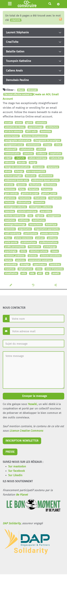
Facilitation (35, 184)
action (19, 122)
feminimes (10, 189)
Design (33, 162)
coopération (55, 154)
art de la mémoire (13, 131)
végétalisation (25, 269)
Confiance (41, 154)
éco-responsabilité (36, 171)
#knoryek (32, 90)
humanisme (24, 198)
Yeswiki (32, 404)
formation (33, 189)
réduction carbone (38, 251)
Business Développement (35, 136)
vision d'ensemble (54, 269)
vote (32, 273)
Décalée (22, 162)
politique (52, 238)
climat (58, 145)
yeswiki (55, 273)
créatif (8, 158)
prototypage (50, 246)
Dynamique (53, 167)
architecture (52, 127)
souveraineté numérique (40, 260)
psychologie (10, 251)
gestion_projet (49, 193)
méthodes (23, 220)
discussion (38, 167)
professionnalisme (48, 242)
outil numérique (12, 233)
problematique (28, 242)
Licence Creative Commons (26, 430)
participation (30, 233)
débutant (9, 162)
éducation (30, 176)
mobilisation (39, 220)
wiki (40, 273)
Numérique (51, 224)
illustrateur (39, 198)
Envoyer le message (34, 396)
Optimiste (10, 229)
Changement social (14, 145)
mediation (10, 220)
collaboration (26, 149)
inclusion (9, 202)
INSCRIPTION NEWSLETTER (22, 440)
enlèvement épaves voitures (45, 180)
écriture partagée (13, 176)
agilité (29, 122)
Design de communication (17, 167)
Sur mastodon (17, 466)
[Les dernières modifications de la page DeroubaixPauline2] (34, 285)
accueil (8, 122)
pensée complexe (49, 233)
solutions (20, 260)
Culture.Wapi (56, 158)
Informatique (24, 202)
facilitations (50, 184)
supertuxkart (40, 264)
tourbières (55, 264)
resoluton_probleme (14, 255)
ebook (8, 171)
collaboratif (10, 149)
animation (41, 122)
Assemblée (46, 131)
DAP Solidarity (12, 523)
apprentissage (35, 127)
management (53, 215)
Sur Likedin (15, 475)
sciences (33, 255)
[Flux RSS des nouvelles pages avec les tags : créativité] (60, 19)
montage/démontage (15, 224)
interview (9, 211)
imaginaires (55, 198)
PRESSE (10, 451)
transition (9, 269)
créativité (20, 158)
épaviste (21, 184)
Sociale (8, 260)
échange (19, 171)
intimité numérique (27, 211)
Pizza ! (8, 238)
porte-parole (11, 242)
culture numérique (37, 158)
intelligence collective (15, 207)
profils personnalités (15, 246)
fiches (22, 189)
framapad (47, 189)
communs (28, 154)
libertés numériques (14, 215)
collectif (41, 149)
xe (47, 273)
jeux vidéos (46, 211)
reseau (55, 251)
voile (23, 273)
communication (12, 154)
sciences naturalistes (51, 255)
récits (23, 251)
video (38, 269)
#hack (21, 90)
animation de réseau (14, 127)
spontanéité (10, 264)
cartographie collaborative (17, 140)
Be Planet (22, 494)
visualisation (11, 273)
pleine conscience (23, 238)
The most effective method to (18, 94)
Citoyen (47, 145)
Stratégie (25, 264)
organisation (25, 229)
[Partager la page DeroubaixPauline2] (56, 285)
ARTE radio (31, 131)
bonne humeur (12, 136)
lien (30, 215)
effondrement (46, 176)
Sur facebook (16, 471)
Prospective (34, 246)
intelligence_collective (41, 207)
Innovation (39, 202)
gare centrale (11, 193)
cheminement (33, 145)
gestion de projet (30, 193)
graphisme (10, 198)
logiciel (39, 215)
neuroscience (35, 224)
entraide (9, 184)
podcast (40, 238)
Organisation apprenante (47, 229)
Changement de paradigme (47, 140)
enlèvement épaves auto (16, 180)
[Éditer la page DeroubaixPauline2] (11, 285)
